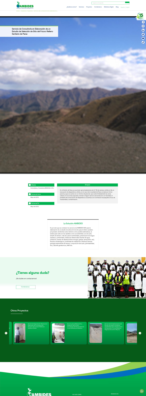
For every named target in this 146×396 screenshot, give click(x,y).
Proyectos (89, 7)
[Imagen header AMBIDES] (25, 5)
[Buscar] (127, 2)
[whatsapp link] (141, 392)
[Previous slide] (6, 333)
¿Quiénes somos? (72, 7)
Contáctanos (98, 7)
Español (123, 7)
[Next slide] (140, 333)
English (127, 7)
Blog (117, 7)
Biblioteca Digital (108, 7)
